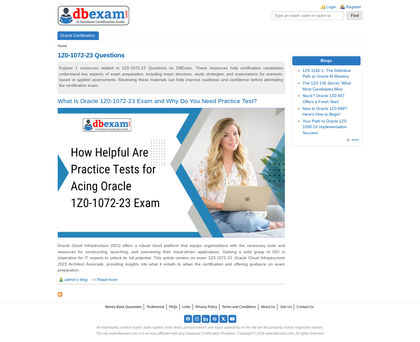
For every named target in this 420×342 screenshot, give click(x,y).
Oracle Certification (77, 35)
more (355, 139)
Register (353, 7)
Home (62, 46)
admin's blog (76, 279)
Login (331, 7)
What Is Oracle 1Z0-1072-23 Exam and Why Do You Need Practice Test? (157, 101)
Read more (107, 279)
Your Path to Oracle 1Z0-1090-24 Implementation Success (325, 127)
